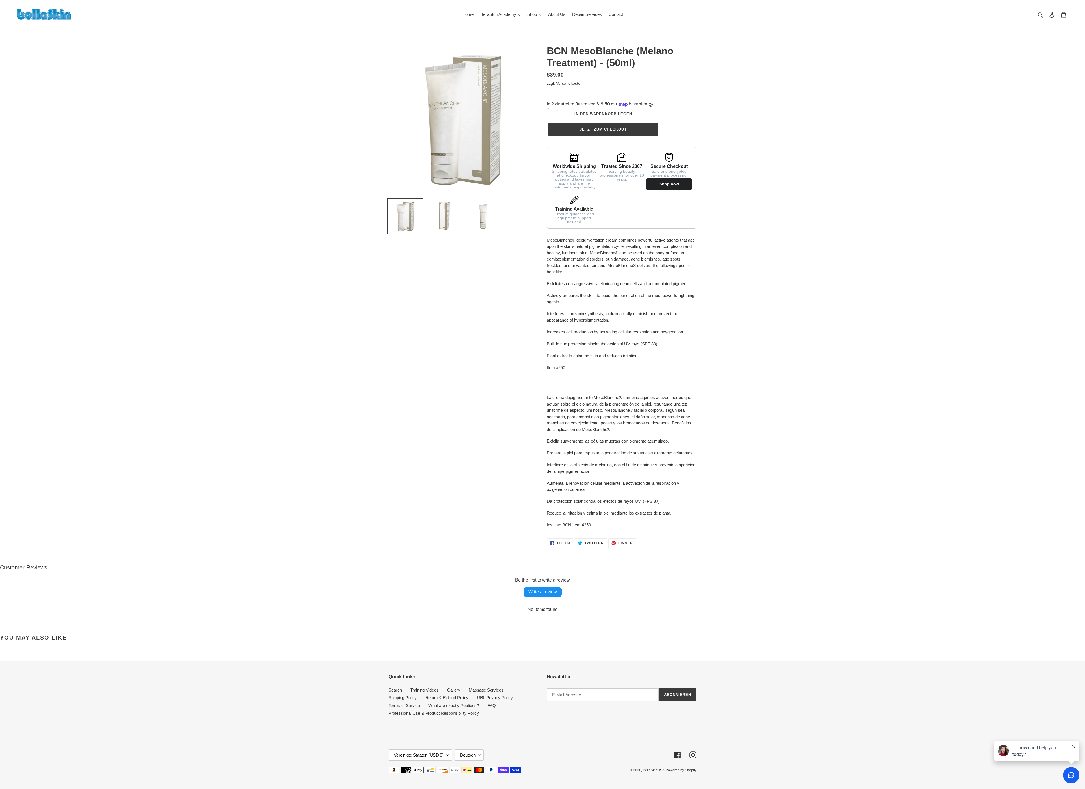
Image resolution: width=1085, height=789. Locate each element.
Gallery (453, 690)
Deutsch (468, 755)
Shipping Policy (403, 697)
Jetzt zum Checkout (603, 129)
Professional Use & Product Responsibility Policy (434, 713)
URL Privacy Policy (495, 697)
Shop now (669, 184)
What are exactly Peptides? (453, 705)
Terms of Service (404, 705)
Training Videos (424, 690)
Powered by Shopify (681, 770)
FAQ (491, 705)
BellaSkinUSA (654, 770)
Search (395, 690)
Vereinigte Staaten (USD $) (419, 755)
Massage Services (486, 690)
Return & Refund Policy (446, 697)
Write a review (542, 591)
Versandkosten (569, 83)
